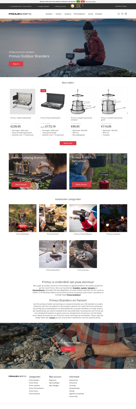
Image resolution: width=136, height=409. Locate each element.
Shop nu (16, 64)
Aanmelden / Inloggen (121, 6)
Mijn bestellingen (54, 383)
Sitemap (71, 391)
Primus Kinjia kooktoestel (50, 118)
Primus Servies (83, 270)
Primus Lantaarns (113, 234)
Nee (83, 1)
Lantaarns (67, 14)
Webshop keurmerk (60, 6)
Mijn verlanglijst (54, 385)
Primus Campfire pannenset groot (111, 119)
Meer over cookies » (90, 1)
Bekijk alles (68, 143)
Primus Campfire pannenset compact (81, 119)
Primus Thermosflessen (83, 234)
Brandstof (98, 14)
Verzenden (72, 385)
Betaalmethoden (74, 388)
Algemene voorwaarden (76, 394)
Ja (78, 1)
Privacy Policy (73, 396)
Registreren (52, 380)
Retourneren (73, 383)
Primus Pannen (53, 234)
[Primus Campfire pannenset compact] (83, 101)
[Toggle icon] (118, 14)
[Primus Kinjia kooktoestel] (53, 101)
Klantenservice (73, 380)
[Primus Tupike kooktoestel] (22, 101)
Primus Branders (22, 234)
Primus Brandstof (53, 270)
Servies (90, 14)
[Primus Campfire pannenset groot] (113, 101)
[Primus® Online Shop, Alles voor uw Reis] (20, 14)
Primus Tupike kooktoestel (20, 118)
